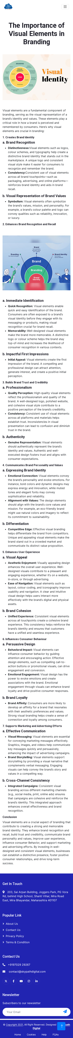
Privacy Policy (15, 936)
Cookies (31, 1034)
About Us (12, 923)
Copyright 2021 (14, 1024)
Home (17, 1034)
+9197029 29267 (19, 964)
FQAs (56, 1034)
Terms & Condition (18, 942)
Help (44, 1034)
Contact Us (13, 930)
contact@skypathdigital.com (27, 971)
